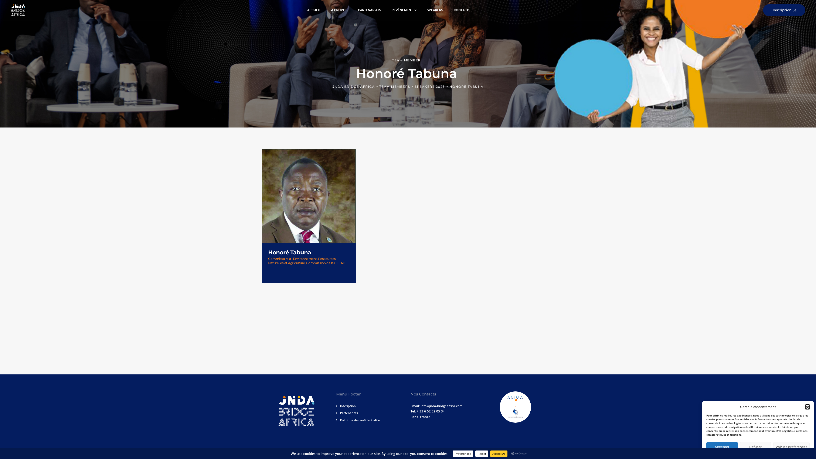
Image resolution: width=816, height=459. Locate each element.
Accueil (313, 10)
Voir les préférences (791, 447)
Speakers (435, 10)
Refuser (755, 447)
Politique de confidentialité (360, 420)
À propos (339, 10)
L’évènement (402, 10)
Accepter (722, 447)
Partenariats (369, 10)
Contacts (462, 10)
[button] (807, 407)
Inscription (348, 406)
